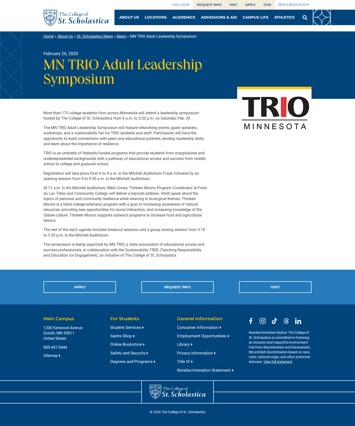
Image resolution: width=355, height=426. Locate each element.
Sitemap (50, 355)
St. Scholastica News (95, 36)
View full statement (277, 362)
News (121, 36)
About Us (65, 36)
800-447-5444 (55, 347)
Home (48, 36)
